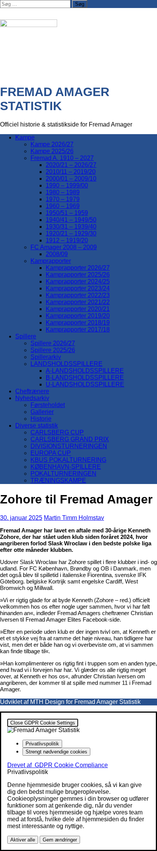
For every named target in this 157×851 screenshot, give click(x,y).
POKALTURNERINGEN (63, 473)
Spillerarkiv (45, 357)
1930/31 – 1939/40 (71, 226)
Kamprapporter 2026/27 (78, 267)
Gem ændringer (60, 840)
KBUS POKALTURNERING (68, 460)
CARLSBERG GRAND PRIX (69, 439)
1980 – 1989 (63, 192)
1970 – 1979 (63, 199)
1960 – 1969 (63, 206)
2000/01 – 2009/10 (71, 178)
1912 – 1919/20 (67, 240)
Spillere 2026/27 (52, 343)
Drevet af (57, 765)
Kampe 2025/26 (52, 151)
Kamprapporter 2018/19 (78, 322)
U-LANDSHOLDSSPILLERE (85, 384)
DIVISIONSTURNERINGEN (68, 446)
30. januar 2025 (21, 517)
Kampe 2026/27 (52, 144)
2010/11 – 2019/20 (71, 171)
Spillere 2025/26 (52, 350)
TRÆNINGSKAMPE (58, 480)
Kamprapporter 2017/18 (78, 329)
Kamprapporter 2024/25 (78, 281)
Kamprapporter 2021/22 (78, 302)
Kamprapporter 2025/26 (78, 274)
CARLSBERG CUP (57, 432)
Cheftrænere (32, 391)
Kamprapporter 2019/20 (78, 316)
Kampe (25, 137)
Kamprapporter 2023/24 (78, 288)
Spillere (25, 336)
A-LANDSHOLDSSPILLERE (85, 370)
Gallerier (42, 412)
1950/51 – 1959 (67, 213)
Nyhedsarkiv (32, 398)
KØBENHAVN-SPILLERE (65, 466)
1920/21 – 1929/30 (71, 233)
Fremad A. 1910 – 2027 (62, 158)
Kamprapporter (50, 261)
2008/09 (57, 254)
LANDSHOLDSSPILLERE (66, 364)
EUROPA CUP (50, 453)
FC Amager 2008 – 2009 (63, 247)
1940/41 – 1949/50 (71, 219)
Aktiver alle (22, 840)
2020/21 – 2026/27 (71, 165)
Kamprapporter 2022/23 (78, 295)
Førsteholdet (47, 405)
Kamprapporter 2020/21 (78, 309)
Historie (40, 418)
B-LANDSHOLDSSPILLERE (85, 377)
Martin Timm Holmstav (74, 517)
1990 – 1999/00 (67, 185)
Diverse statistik (36, 425)
